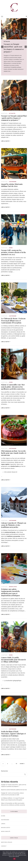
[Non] (26, 855)
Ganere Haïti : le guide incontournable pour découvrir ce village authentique (13, 659)
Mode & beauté (5, 831)
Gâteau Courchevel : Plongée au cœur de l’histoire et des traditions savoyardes (13, 525)
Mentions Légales (6, 842)
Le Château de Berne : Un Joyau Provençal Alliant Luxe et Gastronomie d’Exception (13, 320)
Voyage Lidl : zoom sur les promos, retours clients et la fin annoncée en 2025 (13, 252)
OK (14, 858)
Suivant (22, 763)
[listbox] (14, 46)
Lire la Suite (5, 141)
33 (17, 763)
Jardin (3, 823)
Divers (11, 247)
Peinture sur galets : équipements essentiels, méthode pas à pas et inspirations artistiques (10, 592)
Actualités (7, 41)
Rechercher (4, 771)
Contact (3, 846)
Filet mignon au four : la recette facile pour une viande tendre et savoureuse (13, 453)
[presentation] (2, 47)
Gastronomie (12, 181)
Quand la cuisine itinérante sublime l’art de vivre (12, 185)
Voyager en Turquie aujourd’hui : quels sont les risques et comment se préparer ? (14, 118)
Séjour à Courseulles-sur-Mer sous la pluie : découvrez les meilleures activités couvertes (13, 386)
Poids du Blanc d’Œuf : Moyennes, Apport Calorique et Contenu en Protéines (13, 733)
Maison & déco (13, 586)
